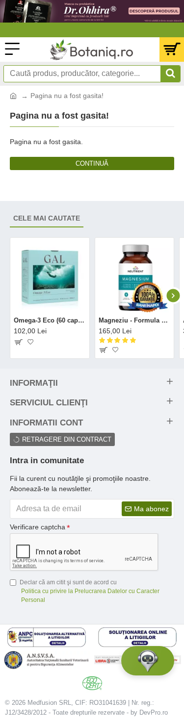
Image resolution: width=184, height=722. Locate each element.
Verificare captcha (37, 527)
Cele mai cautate (46, 218)
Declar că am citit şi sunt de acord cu (89, 591)
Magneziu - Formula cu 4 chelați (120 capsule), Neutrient (135, 320)
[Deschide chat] (147, 660)
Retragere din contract (66, 439)
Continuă (92, 163)
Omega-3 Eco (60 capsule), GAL (50, 320)
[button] (11, 295)
